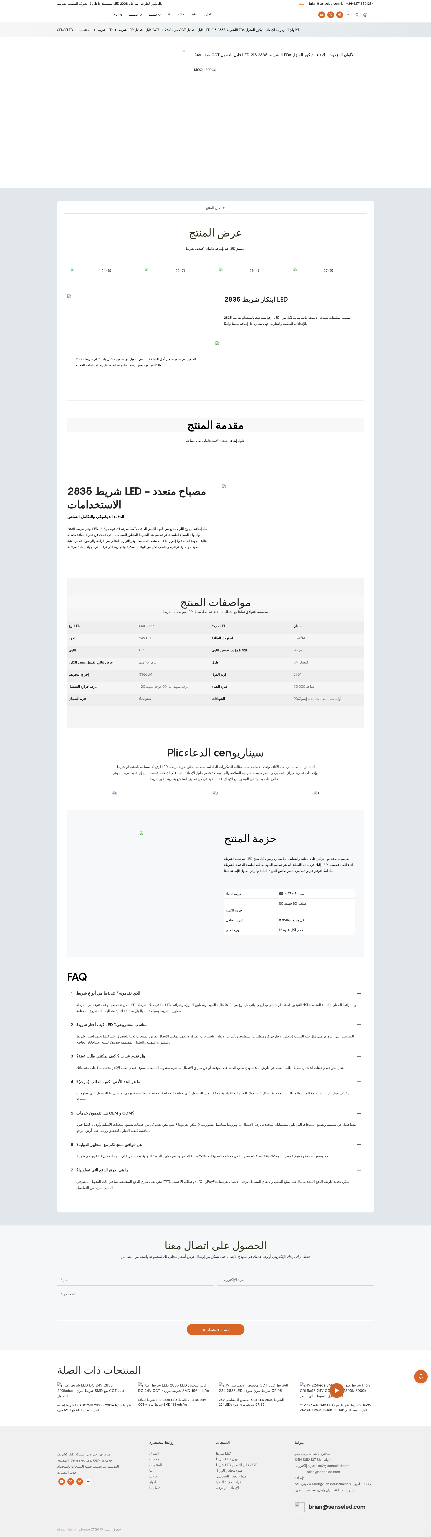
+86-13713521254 (359, 3)
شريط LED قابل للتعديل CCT (138, 30)
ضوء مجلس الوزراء (229, 1470)
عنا (151, 1470)
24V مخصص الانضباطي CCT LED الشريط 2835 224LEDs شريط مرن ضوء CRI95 (251, 1402)
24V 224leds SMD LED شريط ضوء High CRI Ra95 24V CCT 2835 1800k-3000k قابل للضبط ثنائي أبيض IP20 (335, 1407)
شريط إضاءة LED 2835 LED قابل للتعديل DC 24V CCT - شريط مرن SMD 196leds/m (172, 1402)
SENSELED (65, 30)
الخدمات (155, 1459)
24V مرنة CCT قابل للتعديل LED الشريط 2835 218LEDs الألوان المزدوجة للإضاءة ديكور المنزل (232, 30)
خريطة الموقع (67, 1529)
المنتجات (85, 30)
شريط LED (104, 30)
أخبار (152, 1482)
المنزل (154, 1453)
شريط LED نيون (227, 1459)
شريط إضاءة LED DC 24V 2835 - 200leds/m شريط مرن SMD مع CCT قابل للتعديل (94, 1407)
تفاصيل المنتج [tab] (215, 208)
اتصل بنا (155, 1488)
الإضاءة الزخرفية (227, 1488)
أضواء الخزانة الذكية (229, 1482)
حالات (153, 1476)
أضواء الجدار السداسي (231, 1476)
